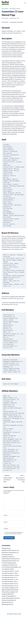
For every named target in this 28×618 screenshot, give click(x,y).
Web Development (6, 604)
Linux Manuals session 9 (8, 585)
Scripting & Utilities (6, 594)
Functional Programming (8, 563)
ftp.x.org (15, 304)
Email (6, 522)
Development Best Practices (9, 561)
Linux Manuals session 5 (8, 579)
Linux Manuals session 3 (8, 575)
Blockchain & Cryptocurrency (9, 552)
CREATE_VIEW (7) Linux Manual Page (7, 478)
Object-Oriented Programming (9, 590)
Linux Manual (5, 18)
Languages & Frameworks (8, 565)
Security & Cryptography (8, 596)
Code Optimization (6, 554)
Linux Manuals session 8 (8, 583)
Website (6, 528)
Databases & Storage (7, 556)
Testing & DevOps (6, 602)
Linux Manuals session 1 (8, 571)
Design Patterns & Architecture (9, 558)
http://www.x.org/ (18, 298)
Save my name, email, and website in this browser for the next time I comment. (14, 533)
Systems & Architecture (7, 600)
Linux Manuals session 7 (15, 8)
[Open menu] (25, 3)
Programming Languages (8, 592)
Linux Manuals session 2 (8, 573)
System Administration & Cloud (10, 598)
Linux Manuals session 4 (8, 577)
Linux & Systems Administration (10, 567)
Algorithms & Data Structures (9, 550)
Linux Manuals (5, 8)
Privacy (19, 613)
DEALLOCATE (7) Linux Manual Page (20, 478)
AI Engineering (5, 548)
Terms (15, 613)
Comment (6, 493)
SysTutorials (10, 613)
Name (6, 515)
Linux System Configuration (9, 588)
